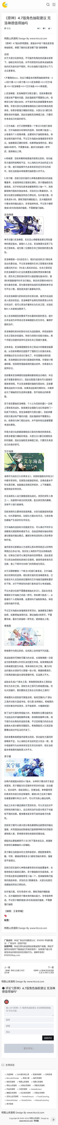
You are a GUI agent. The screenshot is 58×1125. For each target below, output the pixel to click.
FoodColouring (43, 1096)
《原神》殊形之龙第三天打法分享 (14, 971)
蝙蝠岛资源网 (11, 1093)
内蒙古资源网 (38, 1082)
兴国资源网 (23, 1089)
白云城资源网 (25, 1093)
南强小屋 (26, 1078)
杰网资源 (48, 1074)
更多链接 (9, 1104)
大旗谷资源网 (25, 1085)
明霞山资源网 (24, 1082)
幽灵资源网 (37, 1078)
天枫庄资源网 (39, 1093)
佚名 (8, 28)
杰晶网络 (9, 1074)
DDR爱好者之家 (23, 1074)
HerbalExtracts (28, 1096)
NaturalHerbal (11, 1100)
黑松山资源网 (11, 1085)
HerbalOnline (26, 1100)
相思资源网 (10, 1082)
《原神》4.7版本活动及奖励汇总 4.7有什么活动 (43, 971)
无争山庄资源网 (12, 1096)
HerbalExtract (36, 1089)
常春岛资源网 (39, 1085)
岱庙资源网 (10, 1089)
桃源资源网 (37, 1074)
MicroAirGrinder (12, 1078)
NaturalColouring (42, 1100)
